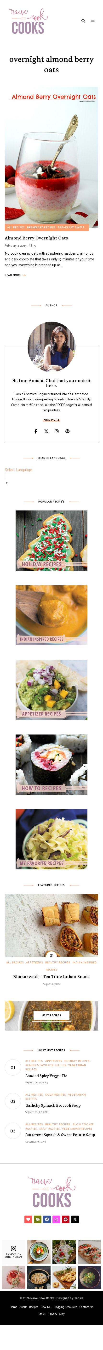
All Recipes (16, 227)
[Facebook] (47, 1219)
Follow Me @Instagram (13, 1255)
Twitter (46, 431)
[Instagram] (56, 1219)
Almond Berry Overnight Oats (36, 238)
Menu (93, 21)
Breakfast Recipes (41, 227)
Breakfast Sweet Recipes (77, 227)
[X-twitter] (75, 1219)
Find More (51, 419)
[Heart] (28, 1219)
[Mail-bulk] (37, 1219)
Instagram (57, 431)
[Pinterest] (65, 1219)
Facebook (35, 431)
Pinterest (67, 431)
